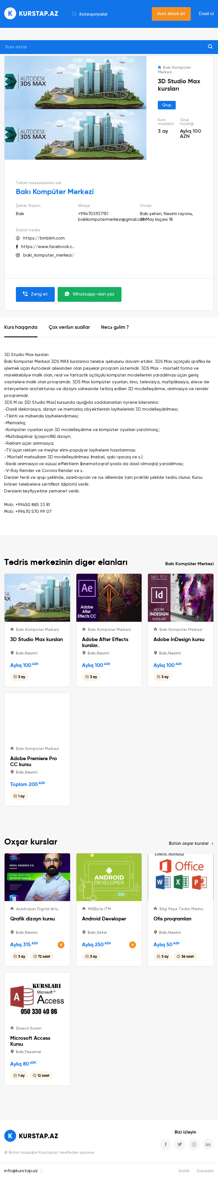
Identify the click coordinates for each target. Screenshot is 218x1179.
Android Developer (104, 919)
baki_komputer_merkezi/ (48, 255)
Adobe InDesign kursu (179, 639)
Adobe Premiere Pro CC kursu (33, 761)
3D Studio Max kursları (36, 639)
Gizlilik (184, 1171)
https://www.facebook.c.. (47, 247)
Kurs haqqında (20, 327)
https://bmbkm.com (44, 238)
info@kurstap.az (21, 1171)
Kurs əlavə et (171, 14)
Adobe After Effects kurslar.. (105, 642)
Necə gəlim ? (115, 327)
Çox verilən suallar (69, 327)
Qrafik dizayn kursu (32, 919)
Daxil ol (206, 14)
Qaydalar (205, 1171)
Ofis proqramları (172, 919)
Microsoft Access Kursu (30, 1041)
